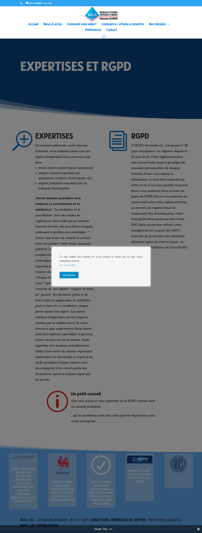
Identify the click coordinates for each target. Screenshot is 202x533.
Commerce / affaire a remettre (122, 24)
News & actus (52, 24)
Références (93, 30)
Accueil (33, 24)
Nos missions (157, 24)
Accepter (69, 275)
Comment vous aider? (81, 24)
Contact (111, 30)
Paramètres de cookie (126, 275)
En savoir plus (68, 265)
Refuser (90, 275)
